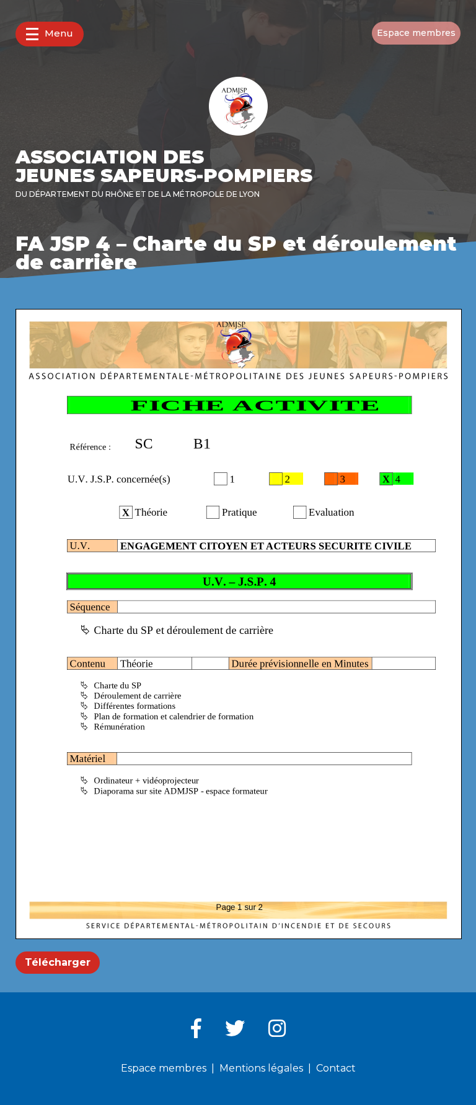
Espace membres (416, 32)
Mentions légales (261, 1068)
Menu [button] (59, 33)
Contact (336, 1068)
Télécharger (57, 962)
